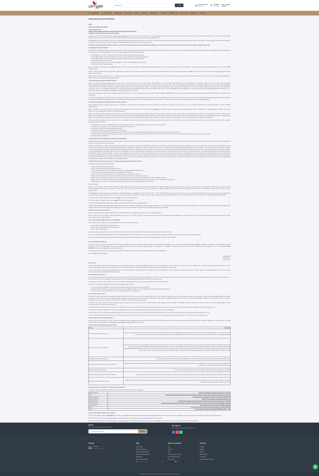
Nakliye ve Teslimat (141, 449)
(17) (108, 13)
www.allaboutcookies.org (125, 322)
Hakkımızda (139, 457)
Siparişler (202, 449)
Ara (180, 5)
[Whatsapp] (181, 432)
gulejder (123, 421)
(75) (128, 13)
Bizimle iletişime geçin (142, 459)
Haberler (170, 449)
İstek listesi (203, 457)
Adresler (202, 452)
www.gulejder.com (123, 36)
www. (119, 421)
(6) (193, 13)
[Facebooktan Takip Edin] (173, 432)
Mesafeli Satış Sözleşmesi (143, 454)
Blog (169, 452)
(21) (173, 13)
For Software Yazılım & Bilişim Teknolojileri (159, 474)
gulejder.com (227, 256)
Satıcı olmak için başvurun (207, 459)
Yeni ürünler (203, 13)
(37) (164, 13)
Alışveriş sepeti (204, 454)
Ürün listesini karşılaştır (174, 457)
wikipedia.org (113, 322)
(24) (118, 13)
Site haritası (139, 447)
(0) (145, 13)
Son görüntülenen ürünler (174, 454)
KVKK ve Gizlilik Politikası (142, 452)
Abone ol (142, 431)
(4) (136, 13)
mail (118, 197)
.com (126, 421)
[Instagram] (177, 432)
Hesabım (202, 447)
